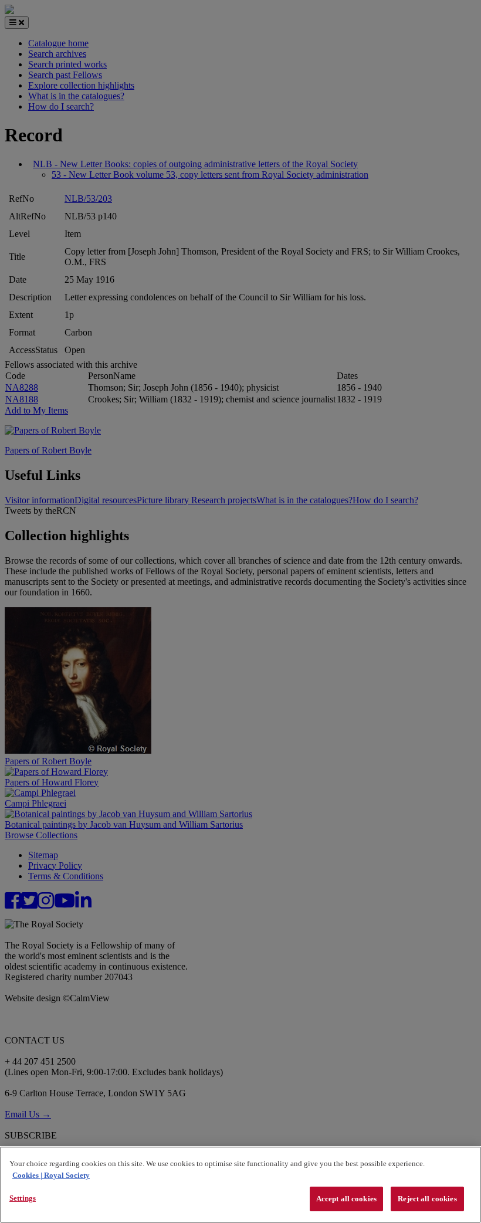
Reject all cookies (427, 1198)
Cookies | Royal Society (51, 1175)
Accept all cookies (346, 1198)
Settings (22, 1198)
